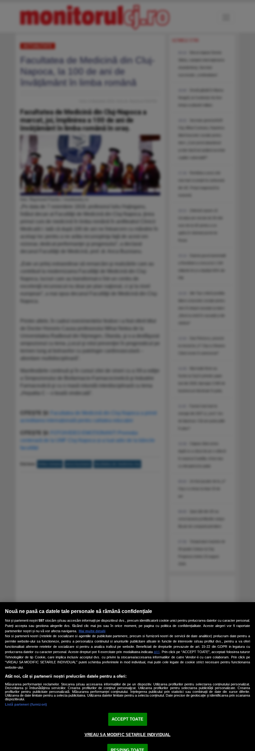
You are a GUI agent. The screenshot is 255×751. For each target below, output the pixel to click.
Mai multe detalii (92, 631)
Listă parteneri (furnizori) (26, 704)
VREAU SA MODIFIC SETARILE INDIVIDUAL (128, 734)
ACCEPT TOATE (127, 719)
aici (157, 652)
